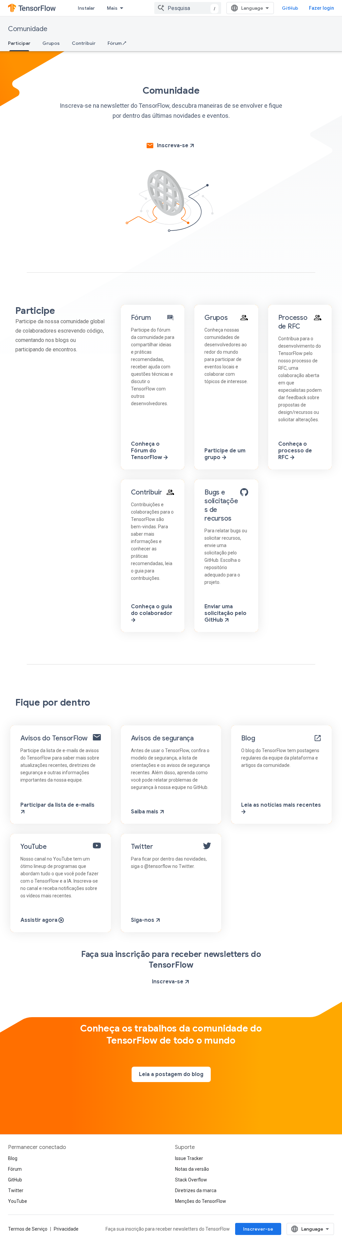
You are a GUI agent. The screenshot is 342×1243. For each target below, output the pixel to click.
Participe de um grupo (224, 454)
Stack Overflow (191, 1179)
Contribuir (84, 43)
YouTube (33, 846)
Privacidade (66, 1229)
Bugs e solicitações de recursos (221, 505)
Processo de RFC (293, 322)
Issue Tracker (189, 1158)
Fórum (141, 318)
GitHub (290, 8)
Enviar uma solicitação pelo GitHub (225, 613)
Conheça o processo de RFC (295, 451)
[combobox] (187, 8)
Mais (112, 8)
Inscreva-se (173, 145)
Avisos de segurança (162, 738)
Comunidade (27, 29)
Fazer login (321, 8)
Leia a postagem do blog (171, 1074)
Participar (19, 43)
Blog (248, 738)
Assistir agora (39, 920)
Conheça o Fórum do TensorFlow (147, 451)
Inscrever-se (258, 1229)
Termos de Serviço (27, 1229)
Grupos (51, 43)
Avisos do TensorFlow (54, 738)
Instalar (86, 8)
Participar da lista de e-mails (57, 805)
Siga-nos (143, 920)
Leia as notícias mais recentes (281, 805)
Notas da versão (192, 1169)
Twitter (142, 846)
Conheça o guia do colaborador (151, 610)
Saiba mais (145, 811)
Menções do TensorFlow (200, 1201)
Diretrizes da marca (195, 1190)
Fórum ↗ (117, 43)
